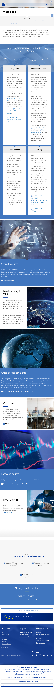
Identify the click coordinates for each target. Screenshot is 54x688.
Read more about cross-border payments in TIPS (18, 391)
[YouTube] (43, 655)
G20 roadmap (16, 381)
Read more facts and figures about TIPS (15, 484)
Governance (14, 23)
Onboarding (33, 599)
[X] (32, 655)
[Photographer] (53, 259)
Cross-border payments (21, 596)
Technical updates (24, 634)
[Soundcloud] (47, 655)
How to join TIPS (39, 21)
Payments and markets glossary (41, 564)
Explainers (4, 637)
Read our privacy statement (16, 677)
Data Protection (40, 632)
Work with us (5, 634)
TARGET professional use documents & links (21, 617)
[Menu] (51, 4)
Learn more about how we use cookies (36, 677)
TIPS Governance (10, 424)
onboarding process (11, 512)
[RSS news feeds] (51, 655)
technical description (39, 128)
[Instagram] (40, 655)
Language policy (40, 643)
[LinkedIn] (36, 655)
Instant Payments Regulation (28, 576)
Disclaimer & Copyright (25, 632)
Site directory (5, 647)
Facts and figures (32, 596)
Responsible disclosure (25, 637)
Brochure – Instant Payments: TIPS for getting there (15, 119)
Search (47, 4)
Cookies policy (40, 638)
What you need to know (14, 21)
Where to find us (6, 644)
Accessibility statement (42, 640)
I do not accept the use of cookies (28, 685)
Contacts (4, 641)
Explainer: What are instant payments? (14, 564)
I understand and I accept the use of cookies (28, 681)
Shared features (8, 280)
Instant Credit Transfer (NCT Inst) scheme (15, 111)
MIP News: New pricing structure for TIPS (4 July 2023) (39, 202)
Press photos (5, 639)
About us (4, 632)
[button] (51, 2)
